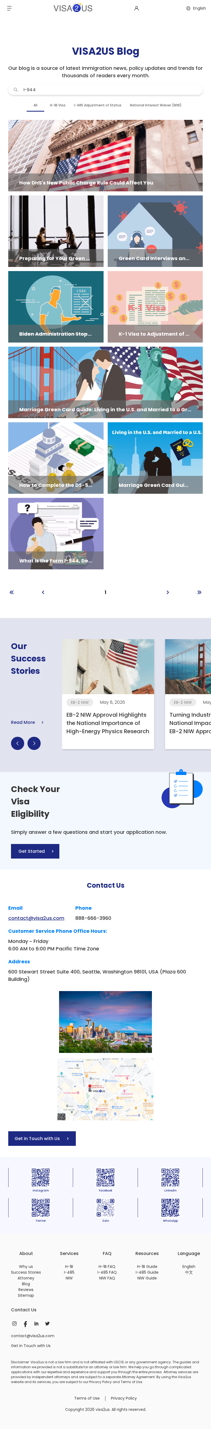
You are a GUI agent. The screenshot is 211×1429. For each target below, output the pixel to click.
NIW (69, 1278)
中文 (189, 1272)
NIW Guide (147, 1278)
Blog (26, 1284)
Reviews (26, 1289)
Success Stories (26, 1272)
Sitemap (26, 1295)
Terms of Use (87, 1398)
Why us (26, 1266)
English (188, 1266)
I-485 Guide (147, 1272)
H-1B (69, 1266)
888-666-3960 (93, 918)
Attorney (26, 1278)
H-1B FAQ (107, 1266)
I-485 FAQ (107, 1272)
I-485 (69, 1272)
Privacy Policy (124, 1398)
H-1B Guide (147, 1266)
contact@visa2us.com (36, 918)
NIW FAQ (107, 1278)
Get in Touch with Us (31, 1345)
